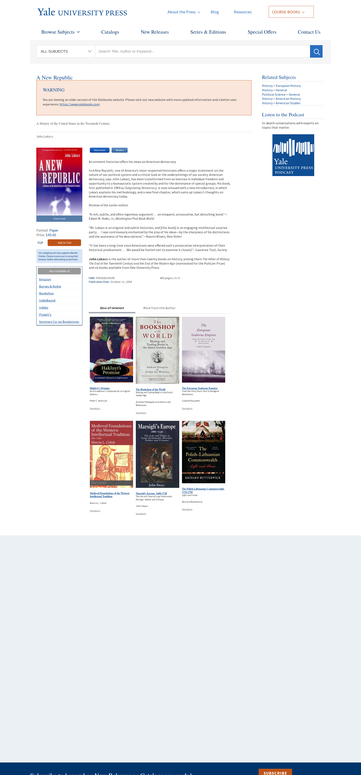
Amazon (45, 279)
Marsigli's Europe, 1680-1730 (151, 493)
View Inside (59, 218)
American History (288, 98)
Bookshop (46, 293)
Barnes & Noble (50, 286)
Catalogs (110, 31)
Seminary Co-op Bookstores (59, 322)
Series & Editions (208, 31)
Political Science (274, 94)
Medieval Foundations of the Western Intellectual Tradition (110, 494)
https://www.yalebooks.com (80, 104)
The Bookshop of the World (150, 389)
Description (99, 150)
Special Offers (262, 31)
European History (288, 86)
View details (95, 408)
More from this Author (159, 308)
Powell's (45, 314)
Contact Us (309, 31)
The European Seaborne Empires (200, 388)
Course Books (286, 11)
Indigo (43, 307)
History (267, 86)
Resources (243, 11)
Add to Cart (64, 243)
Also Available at (59, 271)
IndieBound (47, 300)
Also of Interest (112, 308)
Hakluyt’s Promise (100, 388)
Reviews (119, 150)
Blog (215, 11)
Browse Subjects (58, 31)
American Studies (288, 103)
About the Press (182, 11)
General (281, 90)
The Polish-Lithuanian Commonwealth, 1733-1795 (203, 490)
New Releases (155, 31)
